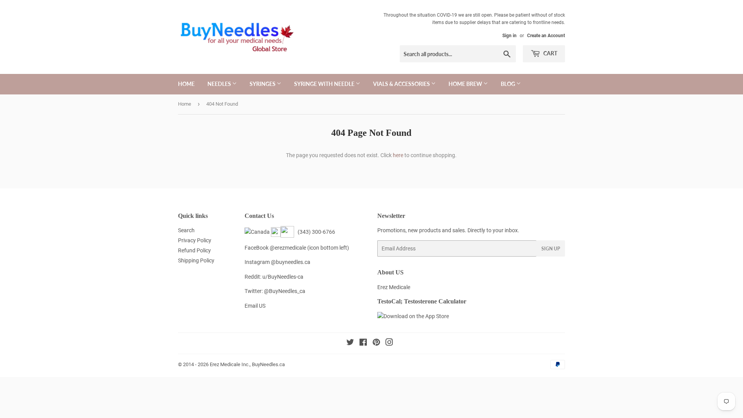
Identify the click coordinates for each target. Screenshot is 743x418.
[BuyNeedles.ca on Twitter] (350, 343)
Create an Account (546, 35)
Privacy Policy (194, 240)
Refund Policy (194, 250)
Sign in (509, 35)
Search (186, 230)
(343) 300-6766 (315, 232)
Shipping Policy (196, 260)
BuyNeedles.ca (268, 364)
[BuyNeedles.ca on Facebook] (363, 343)
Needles (219, 84)
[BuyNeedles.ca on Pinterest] (376, 343)
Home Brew (466, 84)
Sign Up (550, 249)
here (398, 155)
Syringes (263, 84)
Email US (255, 306)
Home (186, 84)
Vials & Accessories (402, 84)
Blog (508, 84)
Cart (549, 53)
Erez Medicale (393, 287)
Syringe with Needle (325, 84)
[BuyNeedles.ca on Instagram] (389, 343)
